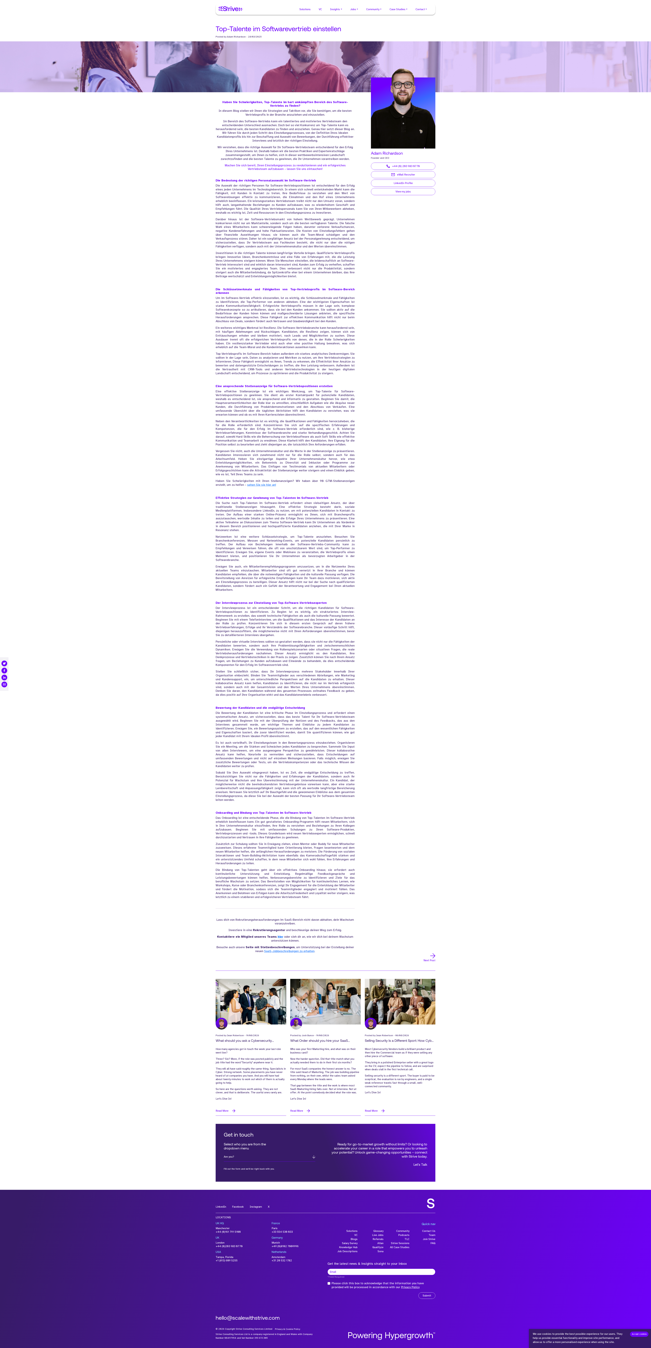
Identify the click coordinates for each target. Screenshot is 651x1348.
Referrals (378, 1239)
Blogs (354, 1239)
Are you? (229, 1156)
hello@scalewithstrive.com (248, 1318)
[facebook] (4, 670)
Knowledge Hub (348, 1247)
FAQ (432, 1243)
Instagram (256, 1206)
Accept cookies (639, 1334)
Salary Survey (350, 1243)
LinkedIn (221, 1206)
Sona (380, 1251)
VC (320, 9)
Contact (420, 9)
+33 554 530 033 (282, 1232)
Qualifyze (377, 1247)
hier (280, 937)
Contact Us (428, 1231)
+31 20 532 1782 (282, 1260)
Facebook (238, 1206)
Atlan (380, 1243)
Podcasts (403, 1235)
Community (372, 9)
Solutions (305, 9)
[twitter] (4, 663)
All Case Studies (399, 1247)
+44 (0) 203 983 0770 (406, 166)
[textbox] (381, 1272)
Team (432, 1235)
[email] (4, 685)
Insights (335, 9)
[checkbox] (329, 1283)
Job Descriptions (347, 1251)
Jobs (353, 9)
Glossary (378, 1231)
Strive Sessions (400, 1243)
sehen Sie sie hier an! (261, 485)
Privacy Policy (410, 1287)
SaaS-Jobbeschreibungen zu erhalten (289, 951)
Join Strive (429, 1239)
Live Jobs (377, 1235)
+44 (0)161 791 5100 (228, 1232)
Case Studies (397, 9)
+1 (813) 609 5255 (227, 1260)
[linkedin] (4, 677)
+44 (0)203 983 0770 (229, 1246)
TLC (407, 1239)
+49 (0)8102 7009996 (285, 1246)
